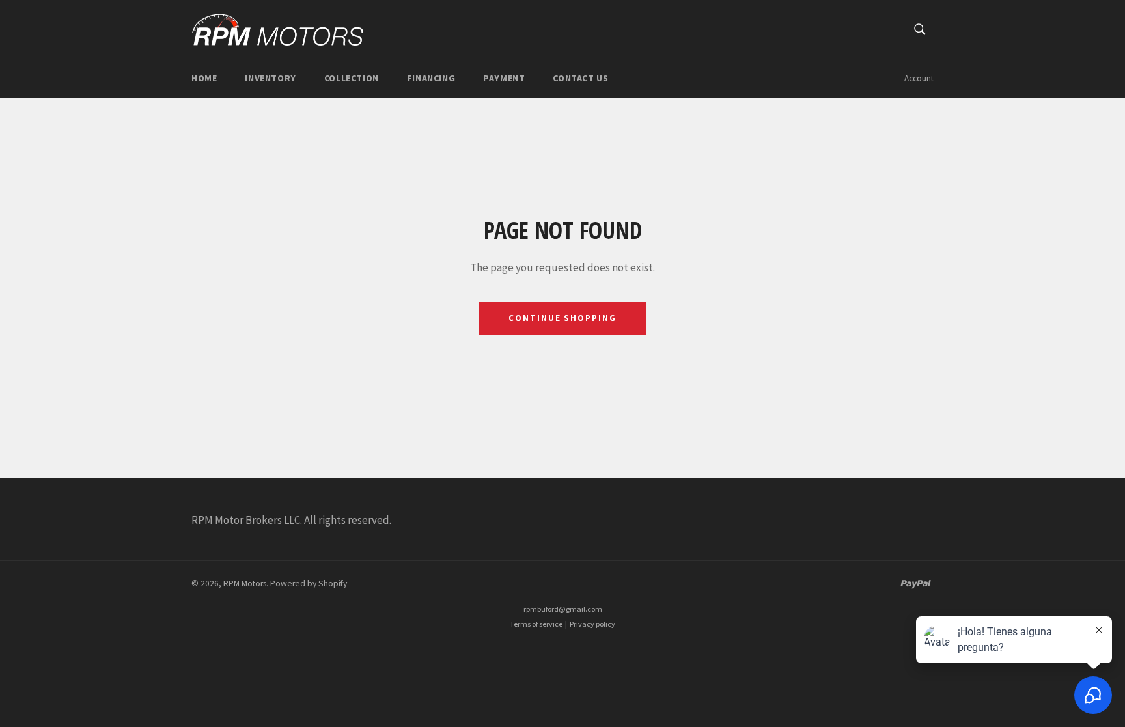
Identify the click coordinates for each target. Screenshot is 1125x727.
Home (204, 78)
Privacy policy (592, 624)
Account (919, 78)
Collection (351, 78)
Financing (431, 78)
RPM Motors (244, 583)
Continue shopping (562, 317)
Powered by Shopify (308, 583)
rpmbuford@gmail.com (562, 609)
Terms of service (536, 624)
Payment (504, 78)
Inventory (270, 78)
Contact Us (580, 78)
